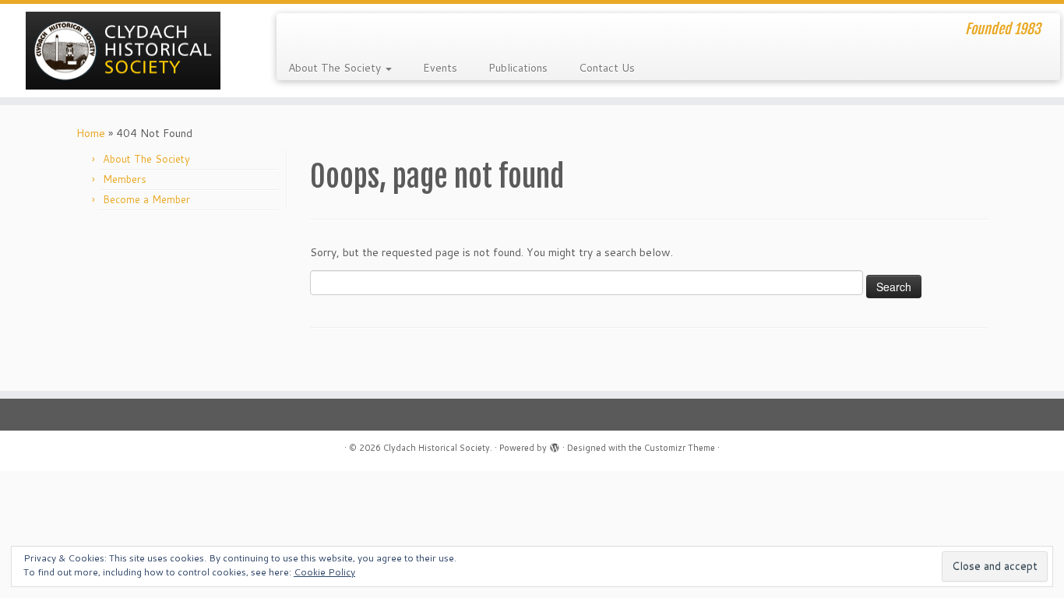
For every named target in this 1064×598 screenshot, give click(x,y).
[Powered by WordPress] (554, 444)
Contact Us (607, 68)
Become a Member (146, 199)
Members (124, 179)
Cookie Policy (324, 572)
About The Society (336, 68)
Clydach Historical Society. (437, 447)
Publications (518, 68)
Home (90, 133)
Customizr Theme (679, 447)
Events (440, 68)
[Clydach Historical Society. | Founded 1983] (122, 51)
